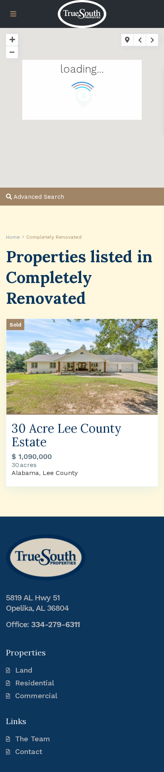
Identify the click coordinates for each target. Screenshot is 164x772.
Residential (34, 683)
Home (13, 237)
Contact (28, 751)
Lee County (60, 473)
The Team (32, 738)
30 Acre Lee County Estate (66, 435)
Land (23, 670)
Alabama (25, 473)
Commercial (36, 695)
